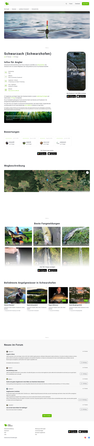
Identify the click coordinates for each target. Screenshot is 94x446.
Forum (70, 3)
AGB (5, 432)
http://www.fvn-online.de (13, 90)
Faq (36, 434)
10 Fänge (13, 98)
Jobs (5, 434)
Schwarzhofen (40, 65)
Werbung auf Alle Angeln (40, 428)
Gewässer (77, 3)
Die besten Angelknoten (40, 432)
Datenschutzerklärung (9, 428)
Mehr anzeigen (47, 415)
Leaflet (40, 191)
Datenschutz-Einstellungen (10, 437)
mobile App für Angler (42, 96)
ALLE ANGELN (28, 105)
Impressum (6, 430)
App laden (85, 3)
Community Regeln (39, 430)
